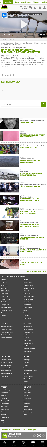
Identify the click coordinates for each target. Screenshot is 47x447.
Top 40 (3, 313)
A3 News (26, 335)
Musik (14, 445)
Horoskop (5, 357)
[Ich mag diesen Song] (35, 435)
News (26, 280)
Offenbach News (29, 299)
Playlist (26, 7)
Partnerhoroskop (6, 373)
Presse (26, 406)
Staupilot (30, 7)
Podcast (23, 445)
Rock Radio (4, 294)
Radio (3, 280)
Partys (3, 423)
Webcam (39, 7)
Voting (26, 381)
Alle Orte (26, 315)
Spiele (3, 412)
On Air (26, 357)
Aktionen (26, 362)
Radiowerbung (28, 409)
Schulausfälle (27, 351)
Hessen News (28, 283)
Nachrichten (8, 2)
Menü (42, 445)
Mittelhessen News (7, 332)
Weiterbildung (28, 412)
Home (4, 445)
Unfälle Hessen (28, 332)
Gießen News (28, 302)
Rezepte (3, 395)
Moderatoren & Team (30, 370)
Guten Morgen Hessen (22, 2)
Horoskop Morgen (6, 362)
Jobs (25, 401)
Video (3, 43)
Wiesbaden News (29, 288)
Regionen (5, 324)
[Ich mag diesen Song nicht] (43, 435)
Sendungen (27, 360)
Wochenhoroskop (6, 365)
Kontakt (26, 395)
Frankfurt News (28, 285)
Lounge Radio (5, 304)
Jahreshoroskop (6, 370)
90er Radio (4, 288)
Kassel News (27, 294)
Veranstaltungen (6, 390)
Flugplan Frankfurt (29, 348)
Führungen (27, 403)
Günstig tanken (28, 343)
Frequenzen (27, 398)
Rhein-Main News (6, 335)
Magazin (36, 2)
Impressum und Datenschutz (10, 430)
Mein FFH (44, 7)
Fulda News (27, 304)
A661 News (27, 340)
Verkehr (27, 324)
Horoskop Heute (6, 360)
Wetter (35, 7)
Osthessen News (6, 329)
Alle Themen (27, 318)
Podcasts (26, 373)
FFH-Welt (27, 387)
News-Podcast (28, 376)
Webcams (27, 368)
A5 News (26, 337)
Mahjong (3, 414)
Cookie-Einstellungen (29, 430)
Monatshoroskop (6, 368)
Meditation (4, 398)
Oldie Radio (4, 296)
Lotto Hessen (5, 409)
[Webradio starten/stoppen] (39, 435)
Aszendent (4, 376)
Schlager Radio (5, 299)
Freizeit (4, 387)
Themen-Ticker (28, 379)
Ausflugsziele (5, 401)
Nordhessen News (7, 327)
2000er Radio (5, 291)
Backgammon (5, 417)
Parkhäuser (27, 346)
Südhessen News (6, 337)
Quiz (2, 420)
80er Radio (4, 285)
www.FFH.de (14, 276)
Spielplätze (4, 393)
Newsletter (27, 393)
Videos (26, 365)
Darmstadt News (29, 296)
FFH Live (4, 283)
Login (25, 414)
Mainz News (27, 291)
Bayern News (28, 307)
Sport (25, 310)
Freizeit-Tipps (5, 403)
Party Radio (4, 302)
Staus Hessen (28, 327)
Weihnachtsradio (6, 307)
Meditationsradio (6, 310)
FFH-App (26, 390)
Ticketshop (4, 406)
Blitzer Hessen (28, 329)
